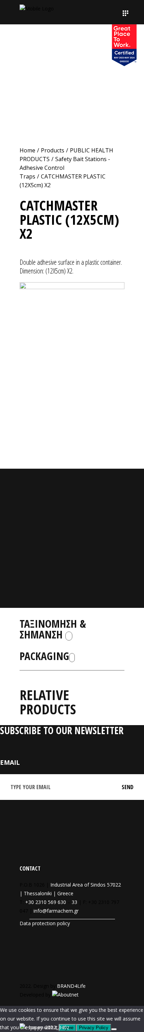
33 (74, 902)
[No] (114, 1029)
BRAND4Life (71, 986)
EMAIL (10, 762)
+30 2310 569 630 (45, 902)
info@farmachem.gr (56, 910)
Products (52, 150)
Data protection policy (45, 923)
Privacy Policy (93, 1027)
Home (27, 150)
